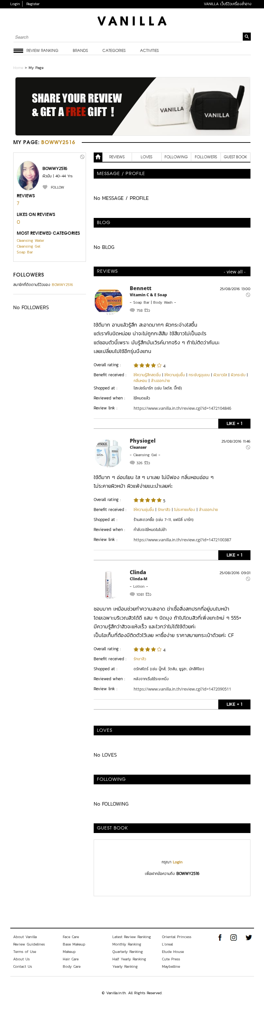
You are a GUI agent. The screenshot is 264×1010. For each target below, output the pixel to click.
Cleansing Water (30, 240)
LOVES (146, 157)
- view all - (235, 272)
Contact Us (22, 966)
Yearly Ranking (125, 966)
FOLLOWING (176, 157)
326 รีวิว (143, 463)
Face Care (71, 937)
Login (15, 4)
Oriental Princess (176, 937)
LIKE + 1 (234, 423)
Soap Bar (25, 252)
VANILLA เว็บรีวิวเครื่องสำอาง (227, 4)
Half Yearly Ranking (129, 959)
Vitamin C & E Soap (148, 295)
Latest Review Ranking (131, 937)
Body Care (71, 966)
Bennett (140, 288)
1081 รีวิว (144, 594)
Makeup (69, 952)
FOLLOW (57, 187)
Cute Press (171, 959)
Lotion (139, 586)
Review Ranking (42, 51)
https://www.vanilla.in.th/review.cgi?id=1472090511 (182, 689)
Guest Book (235, 157)
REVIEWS (117, 157)
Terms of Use (24, 952)
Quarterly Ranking (127, 952)
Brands (80, 51)
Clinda (138, 572)
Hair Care (71, 959)
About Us (21, 959)
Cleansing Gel (28, 246)
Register (33, 4)
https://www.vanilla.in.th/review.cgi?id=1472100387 (182, 540)
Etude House (173, 952)
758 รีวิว (143, 310)
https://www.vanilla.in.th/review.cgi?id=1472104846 (182, 408)
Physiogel (143, 440)
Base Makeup (74, 944)
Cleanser (138, 447)
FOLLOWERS (28, 275)
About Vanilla (25, 937)
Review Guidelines (29, 944)
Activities (149, 51)
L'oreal (167, 944)
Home (18, 68)
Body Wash (163, 302)
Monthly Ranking (126, 944)
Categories (114, 51)
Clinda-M (138, 579)
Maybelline (171, 966)
